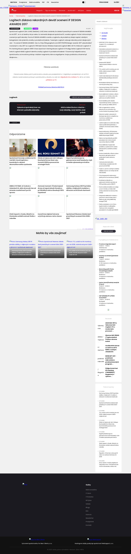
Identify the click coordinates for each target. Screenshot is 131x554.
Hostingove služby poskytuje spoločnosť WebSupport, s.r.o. (94, 543)
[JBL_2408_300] (108, 218)
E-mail (36, 28)
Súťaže (88, 10)
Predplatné (23, 2)
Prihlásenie (103, 2)
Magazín (39, 10)
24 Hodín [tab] (105, 33)
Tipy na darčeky (50, 10)
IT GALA (88, 493)
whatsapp (28, 28)
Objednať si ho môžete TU (69, 77)
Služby (116, 2)
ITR (48, 2)
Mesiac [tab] (104, 39)
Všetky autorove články (81, 97)
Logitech (14, 122)
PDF (43, 2)
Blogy (88, 507)
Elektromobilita (34, 2)
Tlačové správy (20, 16)
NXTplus (81, 10)
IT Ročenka (89, 497)
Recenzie (62, 10)
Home (11, 16)
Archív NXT (71, 10)
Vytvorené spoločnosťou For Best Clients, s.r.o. (37, 543)
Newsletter (55, 2)
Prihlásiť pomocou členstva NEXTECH (51, 87)
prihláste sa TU (51, 80)
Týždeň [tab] (104, 36)
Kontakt (88, 525)
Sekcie (116, 10)
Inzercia (88, 515)
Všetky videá (108, 231)
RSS (87, 511)
